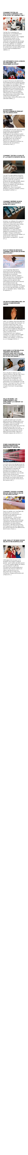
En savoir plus (19, 53)
